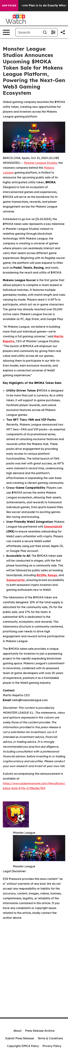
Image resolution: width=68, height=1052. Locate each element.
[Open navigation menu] (6, 32)
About (17, 1030)
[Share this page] (62, 32)
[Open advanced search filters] (53, 32)
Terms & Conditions (50, 1038)
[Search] (45, 32)
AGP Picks (9, 5)
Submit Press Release (19, 1038)
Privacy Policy (51, 1046)
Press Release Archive (40, 1030)
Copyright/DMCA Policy (23, 1046)
